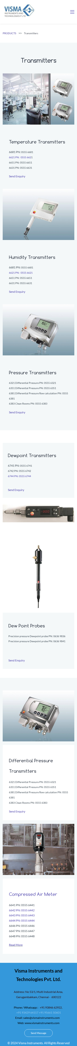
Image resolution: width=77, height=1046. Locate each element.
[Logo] (19, 10)
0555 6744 (25, 476)
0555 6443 (28, 915)
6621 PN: (14, 157)
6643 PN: (15, 915)
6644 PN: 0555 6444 (22, 920)
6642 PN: (15, 910)
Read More (16, 944)
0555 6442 (28, 910)
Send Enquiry (17, 176)
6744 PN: (13, 476)
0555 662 (25, 157)
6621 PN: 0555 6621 (21, 272)
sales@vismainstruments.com (41, 1017)
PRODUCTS (9, 33)
